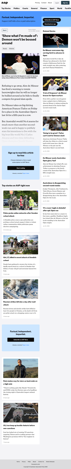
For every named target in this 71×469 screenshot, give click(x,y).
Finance (43, 8)
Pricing (37, 3)
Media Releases (50, 461)
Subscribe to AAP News (52, 20)
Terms (18, 461)
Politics (17, 8)
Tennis (5, 48)
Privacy (24, 461)
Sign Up (65, 3)
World (59, 8)
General (34, 8)
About (50, 3)
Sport (52, 8)
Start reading (21, 168)
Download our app (50, 24)
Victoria (11, 48)
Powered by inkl (35, 464)
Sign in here (26, 173)
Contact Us (41, 461)
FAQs (29, 461)
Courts (25, 8)
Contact (43, 3)
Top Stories (6, 8)
